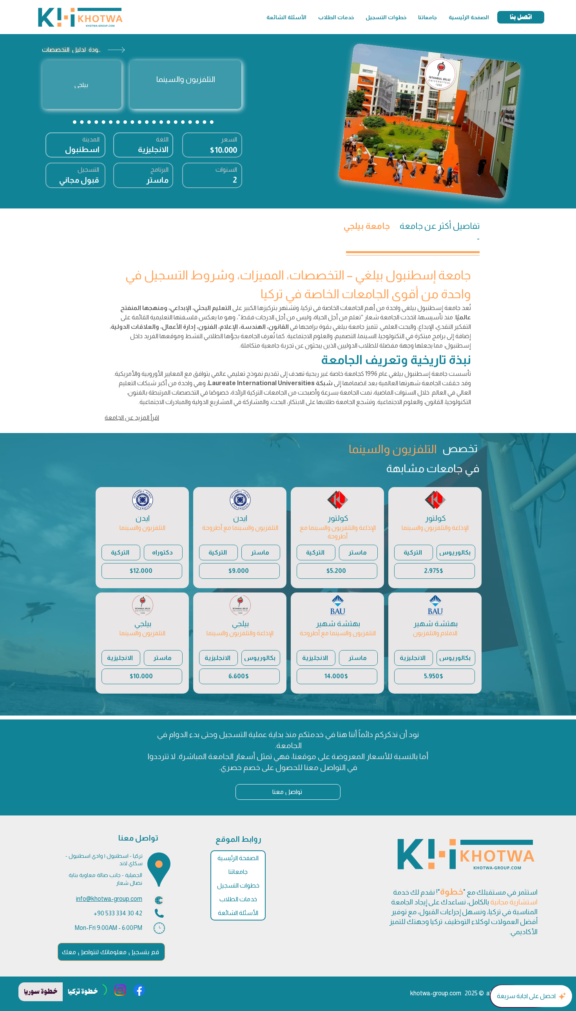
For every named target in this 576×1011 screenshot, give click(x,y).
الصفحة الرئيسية (238, 858)
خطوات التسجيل (238, 885)
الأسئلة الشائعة (238, 913)
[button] (427, 17)
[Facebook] (139, 990)
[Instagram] (120, 990)
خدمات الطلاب (238, 899)
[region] (435, 537)
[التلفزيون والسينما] (185, 84)
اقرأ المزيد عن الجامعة (132, 417)
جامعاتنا (238, 871)
